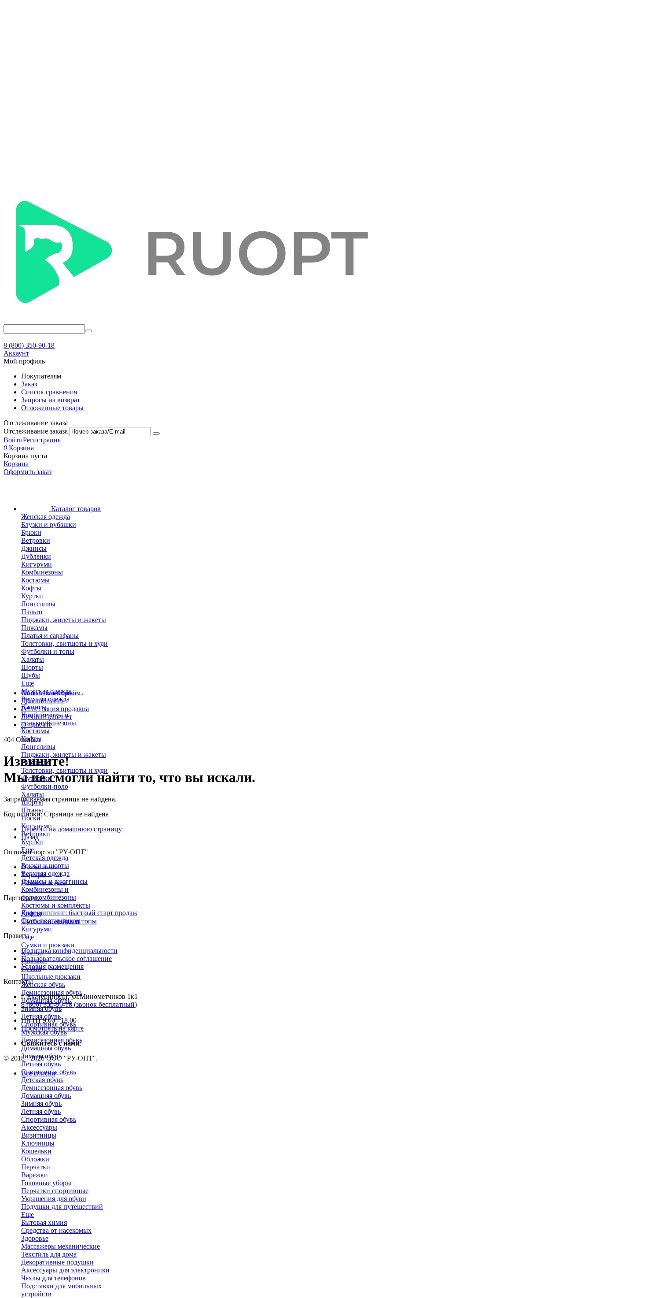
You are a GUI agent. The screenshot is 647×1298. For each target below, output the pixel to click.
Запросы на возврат (50, 400)
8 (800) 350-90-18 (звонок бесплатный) (79, 1004)
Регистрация (42, 440)
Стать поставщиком (51, 920)
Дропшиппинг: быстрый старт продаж (79, 912)
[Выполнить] (156, 433)
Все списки (38, 1073)
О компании (39, 867)
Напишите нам (43, 882)
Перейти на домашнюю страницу (71, 829)
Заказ (29, 384)
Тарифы (33, 875)
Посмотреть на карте (52, 1028)
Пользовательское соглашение (66, 958)
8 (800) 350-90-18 (29, 345)
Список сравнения (49, 392)
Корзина (16, 463)
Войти (13, 440)
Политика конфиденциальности (69, 950)
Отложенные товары (52, 408)
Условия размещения (52, 966)
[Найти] (88, 331)
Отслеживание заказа (36, 431)
